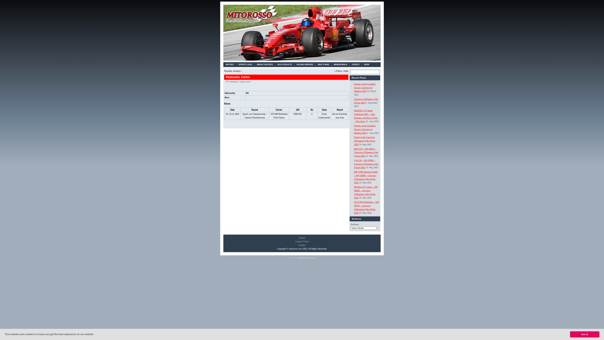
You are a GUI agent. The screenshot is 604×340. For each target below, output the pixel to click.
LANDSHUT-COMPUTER (307, 258)
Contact (302, 245)
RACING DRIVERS (305, 64)
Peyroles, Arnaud (232, 71)
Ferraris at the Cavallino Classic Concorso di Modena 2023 (365, 88)
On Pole (230, 64)
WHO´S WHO (323, 64)
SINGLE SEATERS (265, 64)
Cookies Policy (302, 241)
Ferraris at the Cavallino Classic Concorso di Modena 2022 (365, 129)
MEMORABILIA (340, 64)
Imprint (302, 238)
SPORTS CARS (245, 64)
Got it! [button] (584, 334)
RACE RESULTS (284, 64)
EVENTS (355, 64)
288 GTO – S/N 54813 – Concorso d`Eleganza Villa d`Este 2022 (366, 152)
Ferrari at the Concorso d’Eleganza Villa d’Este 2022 (364, 141)
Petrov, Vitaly (342, 71)
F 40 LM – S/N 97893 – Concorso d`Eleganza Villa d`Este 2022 (366, 164)
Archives (355, 224)
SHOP (366, 64)
